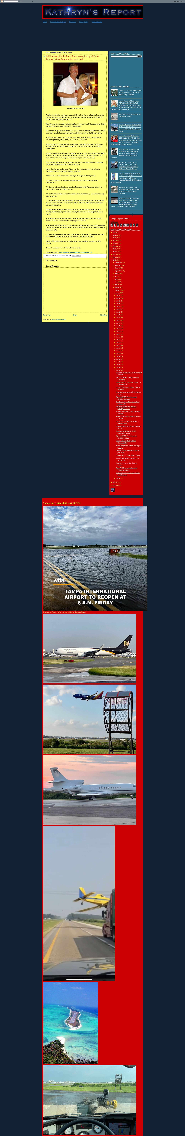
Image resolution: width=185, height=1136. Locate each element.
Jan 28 (118, 303)
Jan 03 (118, 367)
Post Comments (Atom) (58, 319)
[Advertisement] (92, 37)
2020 (114, 240)
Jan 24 (118, 315)
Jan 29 (118, 301)
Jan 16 (118, 337)
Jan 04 (118, 364)
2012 (114, 482)
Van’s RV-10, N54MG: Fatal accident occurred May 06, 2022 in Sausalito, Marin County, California (130, 92)
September (118, 271)
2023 (114, 232)
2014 (114, 257)
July (116, 276)
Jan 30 (118, 298)
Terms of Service (97, 22)
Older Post (103, 315)
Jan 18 (118, 331)
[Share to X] (76, 256)
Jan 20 (118, 326)
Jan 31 (118, 295)
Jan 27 (118, 306)
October (117, 268)
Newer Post (46, 315)
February (118, 290)
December (118, 262)
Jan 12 (118, 348)
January (117, 293)
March (117, 287)
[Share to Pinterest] (80, 256)
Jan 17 (118, 334)
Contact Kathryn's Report (58, 22)
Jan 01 (118, 478)
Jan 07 (118, 356)
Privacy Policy (83, 22)
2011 (114, 485)
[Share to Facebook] (78, 256)
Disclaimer (72, 22)
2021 (114, 238)
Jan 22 (118, 320)
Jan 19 (118, 328)
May (116, 282)
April (116, 284)
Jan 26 (118, 309)
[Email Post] (70, 255)
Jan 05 (118, 362)
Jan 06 (118, 359)
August (117, 273)
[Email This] (73, 256)
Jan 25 (118, 312)
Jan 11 (118, 351)
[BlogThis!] (74, 256)
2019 (114, 243)
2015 (114, 254)
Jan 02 (118, 370)
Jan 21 (118, 323)
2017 (114, 249)
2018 (114, 246)
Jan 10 (118, 353)
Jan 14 (118, 342)
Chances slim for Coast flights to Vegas (128, 455)
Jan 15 (118, 339)
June (116, 279)
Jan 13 (118, 345)
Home (45, 22)
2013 (114, 260)
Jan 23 (118, 317)
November (118, 265)
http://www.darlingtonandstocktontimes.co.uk (75, 252)
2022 (114, 235)
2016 (114, 252)
